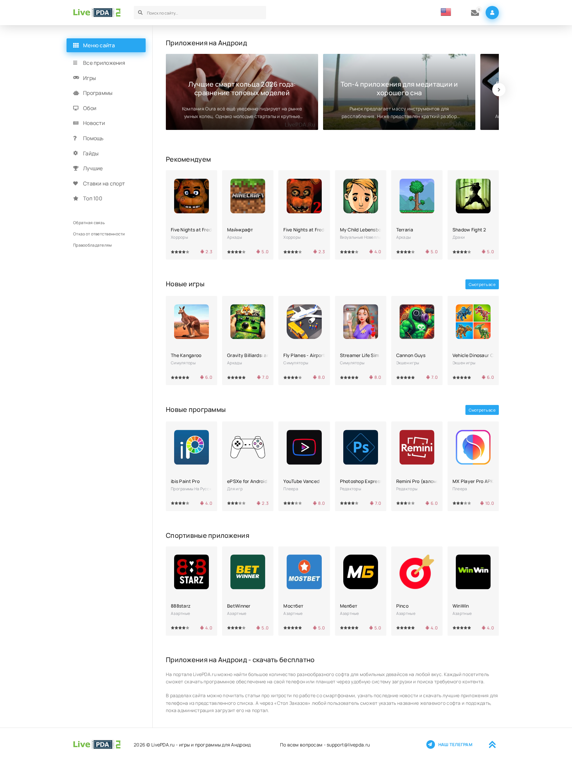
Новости (94, 123)
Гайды (91, 153)
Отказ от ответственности (99, 234)
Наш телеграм (455, 744)
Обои (89, 108)
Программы (98, 93)
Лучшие (93, 168)
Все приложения (104, 62)
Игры (89, 78)
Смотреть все (482, 284)
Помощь (93, 138)
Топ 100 (92, 198)
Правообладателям (92, 245)
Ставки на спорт (104, 183)
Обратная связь (89, 222)
